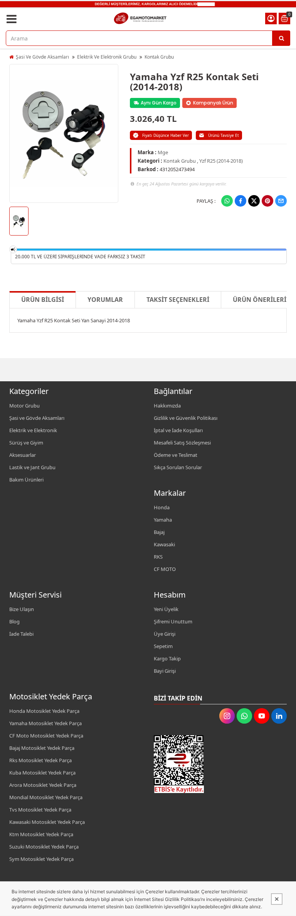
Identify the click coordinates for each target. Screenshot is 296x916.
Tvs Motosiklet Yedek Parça (40, 809)
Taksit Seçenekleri (177, 299)
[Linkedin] (279, 716)
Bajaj (159, 532)
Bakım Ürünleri (26, 479)
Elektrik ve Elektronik (33, 430)
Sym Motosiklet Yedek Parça (41, 858)
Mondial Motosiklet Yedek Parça (45, 797)
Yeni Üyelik (166, 609)
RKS (158, 556)
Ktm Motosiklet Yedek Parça (41, 834)
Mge (163, 152)
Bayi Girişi (165, 670)
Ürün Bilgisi (42, 299)
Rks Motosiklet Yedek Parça (40, 760)
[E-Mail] (281, 201)
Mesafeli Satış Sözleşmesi (182, 442)
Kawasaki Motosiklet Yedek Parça (47, 821)
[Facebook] (240, 201)
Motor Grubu (24, 405)
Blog (14, 621)
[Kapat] (277, 899)
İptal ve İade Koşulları (178, 430)
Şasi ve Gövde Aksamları (36, 417)
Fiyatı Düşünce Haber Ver (165, 135)
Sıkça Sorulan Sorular (178, 467)
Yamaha (163, 519)
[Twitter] (254, 201)
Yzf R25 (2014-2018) (221, 160)
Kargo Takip (167, 658)
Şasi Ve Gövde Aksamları (42, 57)
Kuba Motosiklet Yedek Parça (42, 772)
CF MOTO (165, 569)
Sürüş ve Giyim (26, 442)
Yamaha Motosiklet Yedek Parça (45, 723)
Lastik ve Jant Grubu (32, 467)
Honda (162, 507)
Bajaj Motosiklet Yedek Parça (41, 747)
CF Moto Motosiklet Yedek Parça (46, 735)
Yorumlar (105, 299)
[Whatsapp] (227, 201)
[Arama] (281, 38)
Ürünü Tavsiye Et (223, 135)
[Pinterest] (267, 201)
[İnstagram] (227, 716)
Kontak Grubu (159, 57)
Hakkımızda (167, 405)
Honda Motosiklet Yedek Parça (44, 710)
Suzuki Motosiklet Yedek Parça (44, 846)
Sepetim (163, 646)
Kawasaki (164, 544)
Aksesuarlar (22, 454)
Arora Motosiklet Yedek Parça (42, 784)
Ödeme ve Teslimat (175, 454)
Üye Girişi (164, 633)
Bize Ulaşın (21, 609)
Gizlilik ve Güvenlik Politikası (185, 417)
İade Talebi (21, 633)
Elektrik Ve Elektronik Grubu (106, 57)
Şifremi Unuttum (173, 621)
